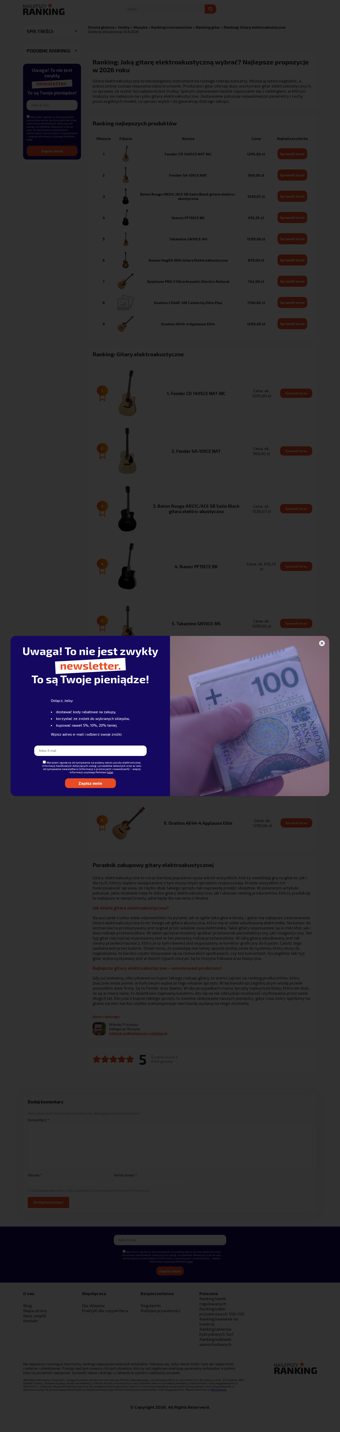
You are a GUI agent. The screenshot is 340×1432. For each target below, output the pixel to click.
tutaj (110, 772)
